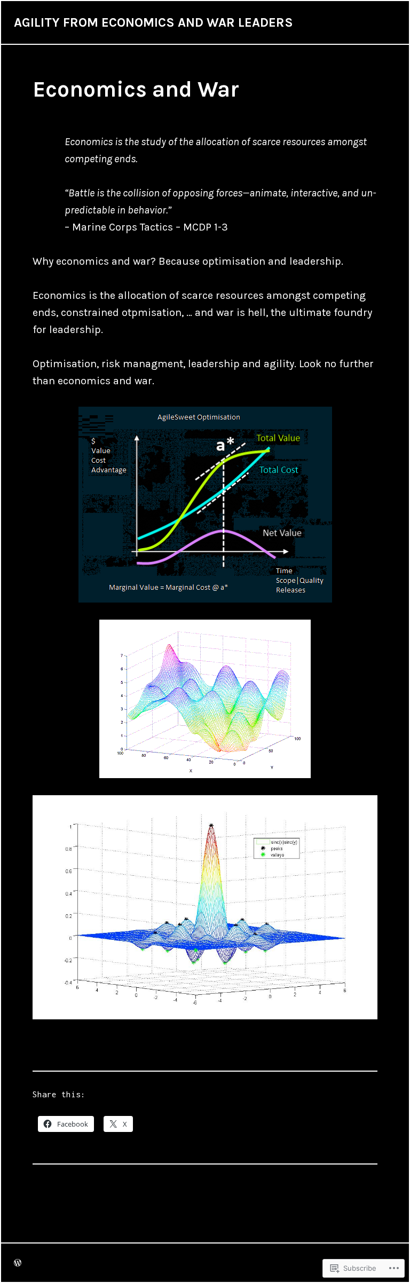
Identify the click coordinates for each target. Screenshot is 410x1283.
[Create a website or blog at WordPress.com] (17, 1262)
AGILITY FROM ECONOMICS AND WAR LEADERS (153, 22)
